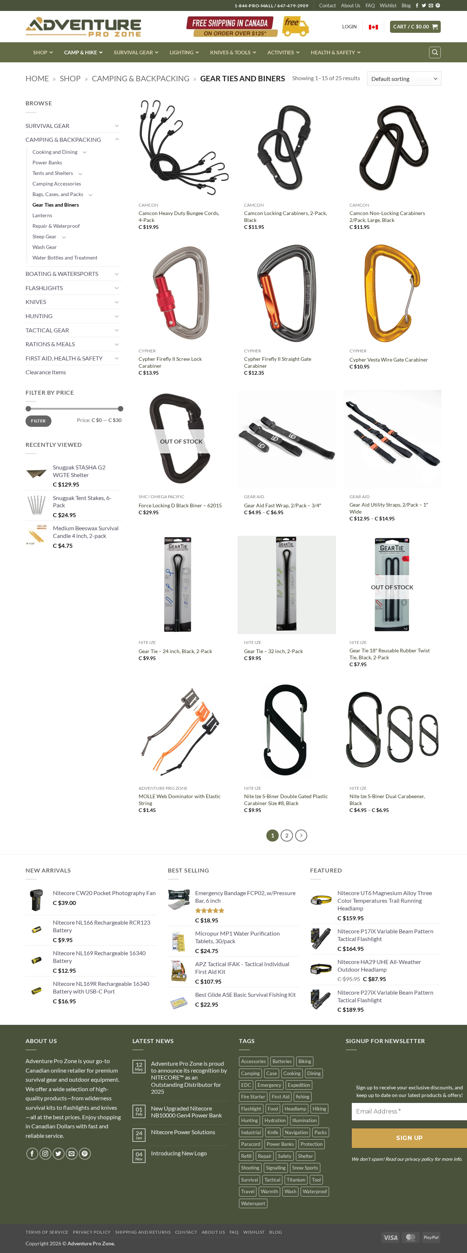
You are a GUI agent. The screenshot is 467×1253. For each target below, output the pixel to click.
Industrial (251, 1132)
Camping (250, 1073)
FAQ (370, 5)
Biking (304, 1061)
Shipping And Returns (142, 1232)
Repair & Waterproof (56, 226)
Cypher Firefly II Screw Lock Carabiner (170, 362)
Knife (272, 1132)
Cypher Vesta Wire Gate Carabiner (389, 359)
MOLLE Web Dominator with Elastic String (180, 799)
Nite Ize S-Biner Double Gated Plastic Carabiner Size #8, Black (286, 799)
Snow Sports (305, 1168)
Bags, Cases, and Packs (57, 194)
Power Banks (47, 162)
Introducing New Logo (179, 1152)
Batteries (282, 1061)
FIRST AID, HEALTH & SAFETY (64, 358)
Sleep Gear (44, 236)
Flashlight (251, 1109)
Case (271, 1073)
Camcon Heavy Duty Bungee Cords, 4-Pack (179, 216)
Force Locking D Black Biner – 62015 (180, 505)
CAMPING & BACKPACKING (140, 78)
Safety (285, 1156)
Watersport (253, 1203)
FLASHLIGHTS (44, 287)
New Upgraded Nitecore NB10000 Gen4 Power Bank (186, 1112)
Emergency (269, 1085)
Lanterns (42, 215)
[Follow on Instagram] (45, 1154)
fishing (302, 1097)
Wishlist (388, 5)
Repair (264, 1156)
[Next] (301, 836)
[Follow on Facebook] (417, 5)
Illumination (304, 1120)
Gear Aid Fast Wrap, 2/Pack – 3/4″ (282, 505)
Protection (312, 1144)
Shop (70, 78)
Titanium (296, 1180)
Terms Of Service (47, 1232)
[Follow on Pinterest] (438, 5)
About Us (350, 5)
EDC (246, 1085)
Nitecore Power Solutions (183, 1131)
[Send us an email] (431, 5)
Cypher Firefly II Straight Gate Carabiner (277, 362)
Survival (249, 1180)
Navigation (296, 1132)
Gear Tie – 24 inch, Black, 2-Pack (175, 651)
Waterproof (315, 1191)
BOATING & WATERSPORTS (62, 273)
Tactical (272, 1180)
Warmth (269, 1191)
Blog (406, 5)
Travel (247, 1191)
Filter (38, 420)
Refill (246, 1156)
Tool (316, 1180)
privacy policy (419, 1159)
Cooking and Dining (54, 152)
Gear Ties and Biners (55, 205)
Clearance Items (46, 371)
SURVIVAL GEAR (47, 125)
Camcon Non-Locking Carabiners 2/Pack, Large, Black (387, 216)
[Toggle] (117, 125)
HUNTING (39, 315)
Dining (314, 1073)
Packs (320, 1132)
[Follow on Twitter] (424, 5)
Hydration (275, 1120)
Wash (290, 1191)
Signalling (276, 1168)
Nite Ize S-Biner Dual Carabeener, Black (387, 799)
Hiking (319, 1109)
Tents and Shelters (52, 173)
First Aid (280, 1097)
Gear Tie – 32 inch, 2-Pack (273, 651)
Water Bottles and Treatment (64, 257)
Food (273, 1109)
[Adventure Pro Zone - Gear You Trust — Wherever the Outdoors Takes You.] (83, 26)
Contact (327, 5)
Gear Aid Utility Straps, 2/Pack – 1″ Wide (389, 508)
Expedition (299, 1085)
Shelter (305, 1156)
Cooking (292, 1073)
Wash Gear (44, 247)
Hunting (249, 1120)
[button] (415, 27)
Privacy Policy (92, 1232)
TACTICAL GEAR (47, 330)
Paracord (250, 1144)
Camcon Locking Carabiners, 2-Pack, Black (285, 216)
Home (37, 78)
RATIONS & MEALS (50, 343)
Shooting (250, 1168)
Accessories (253, 1061)
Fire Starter (253, 1097)
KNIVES (36, 301)
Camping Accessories (56, 183)
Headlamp (295, 1109)
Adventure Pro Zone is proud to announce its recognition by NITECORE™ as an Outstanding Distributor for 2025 (189, 1077)
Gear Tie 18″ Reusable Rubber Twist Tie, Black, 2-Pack (390, 653)
